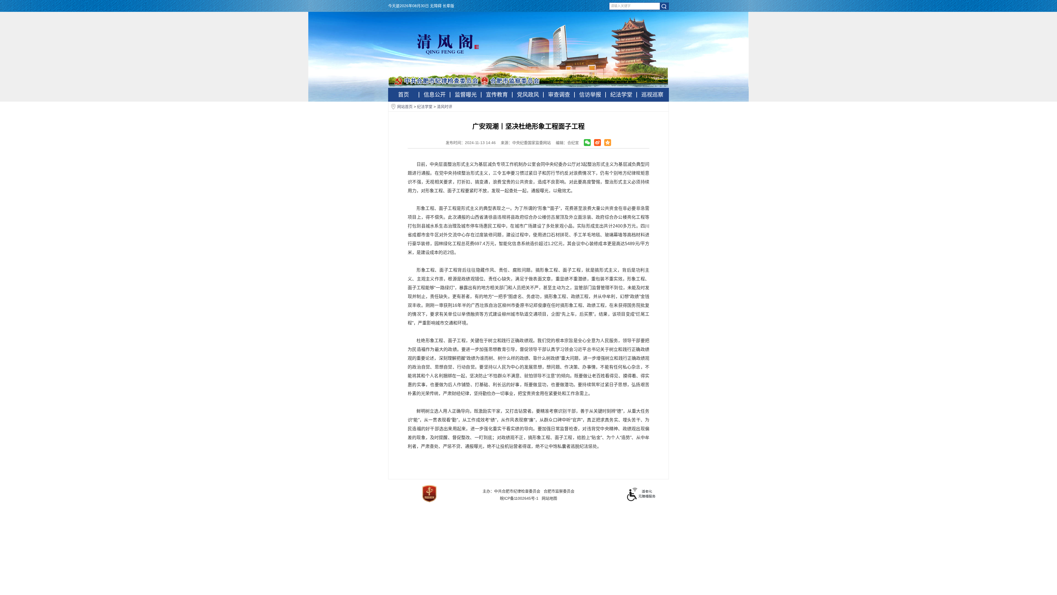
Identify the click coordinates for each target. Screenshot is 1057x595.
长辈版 (448, 6)
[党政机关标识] (429, 493)
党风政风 (528, 95)
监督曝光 (466, 95)
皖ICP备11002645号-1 (519, 498)
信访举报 (590, 95)
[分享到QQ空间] (607, 142)
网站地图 (549, 498)
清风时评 (444, 106)
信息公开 (435, 95)
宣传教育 (497, 95)
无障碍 (436, 6)
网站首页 (405, 106)
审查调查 (559, 95)
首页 (403, 95)
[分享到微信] (587, 142)
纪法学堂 (621, 95)
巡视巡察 (652, 95)
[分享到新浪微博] (597, 142)
